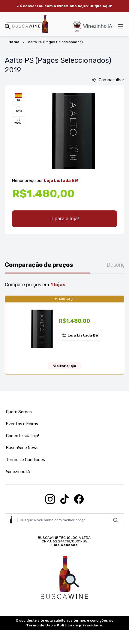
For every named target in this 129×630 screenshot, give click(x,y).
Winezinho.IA (97, 26)
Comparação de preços (39, 264)
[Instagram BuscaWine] (50, 499)
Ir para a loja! (64, 218)
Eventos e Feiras (22, 423)
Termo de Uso (39, 625)
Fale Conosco (64, 545)
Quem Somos (19, 412)
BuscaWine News (22, 447)
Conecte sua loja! (22, 435)
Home (14, 42)
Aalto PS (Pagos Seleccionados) (55, 42)
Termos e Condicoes (25, 459)
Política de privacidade (79, 625)
